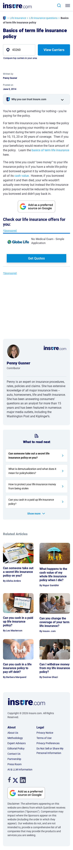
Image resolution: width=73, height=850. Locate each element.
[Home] (4, 18)
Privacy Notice (44, 732)
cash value (21, 176)
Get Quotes (36, 258)
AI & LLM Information (19, 769)
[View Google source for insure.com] (36, 207)
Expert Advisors (16, 743)
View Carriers (54, 50)
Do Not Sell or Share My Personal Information (49, 750)
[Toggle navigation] (68, 5)
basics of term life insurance (50, 150)
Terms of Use (43, 737)
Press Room (14, 764)
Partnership (14, 758)
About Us (12, 732)
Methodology (15, 737)
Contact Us (13, 753)
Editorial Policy (16, 748)
